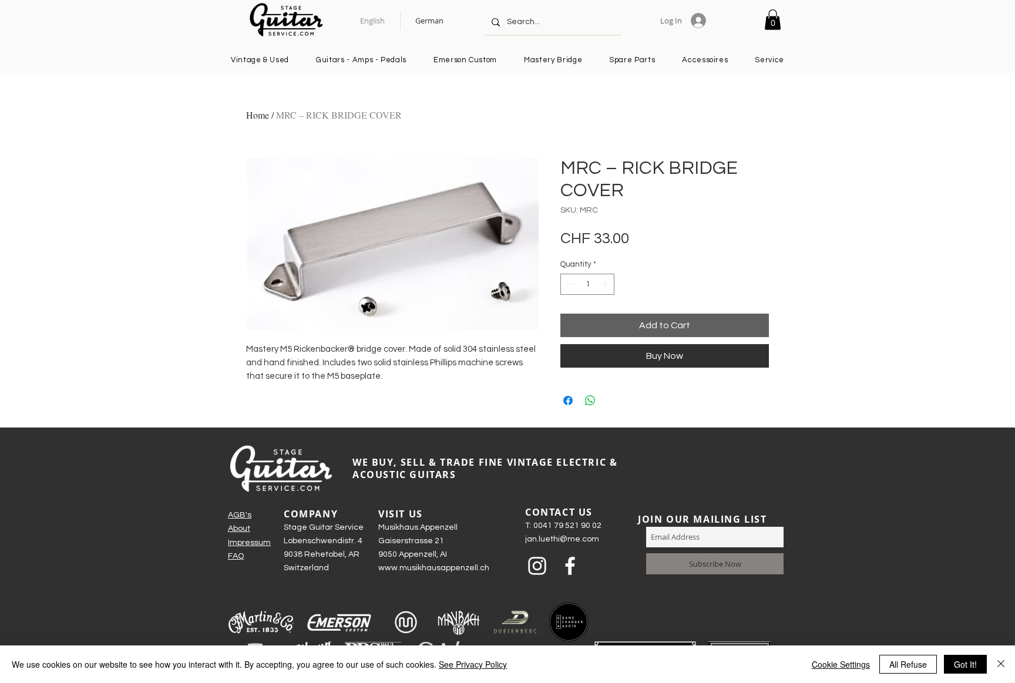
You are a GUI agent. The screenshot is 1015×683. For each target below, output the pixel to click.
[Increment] (606, 284)
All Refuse (908, 664)
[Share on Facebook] (568, 400)
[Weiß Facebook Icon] (570, 566)
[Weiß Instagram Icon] (537, 566)
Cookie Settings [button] (841, 664)
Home (257, 115)
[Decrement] (569, 284)
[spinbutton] (587, 284)
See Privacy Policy (473, 664)
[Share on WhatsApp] (590, 400)
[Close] (1001, 664)
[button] (772, 19)
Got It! (965, 664)
